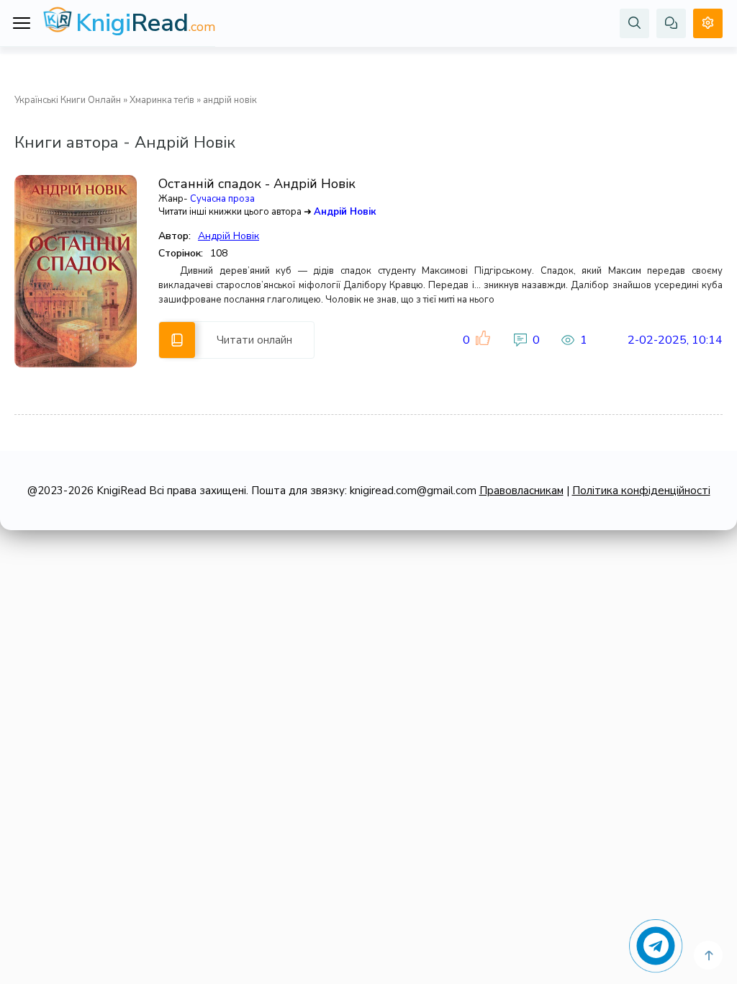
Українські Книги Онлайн (67, 100)
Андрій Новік (345, 211)
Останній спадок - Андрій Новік (257, 183)
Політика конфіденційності (641, 490)
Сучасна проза (222, 198)
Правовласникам (521, 490)
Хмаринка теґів (162, 100)
